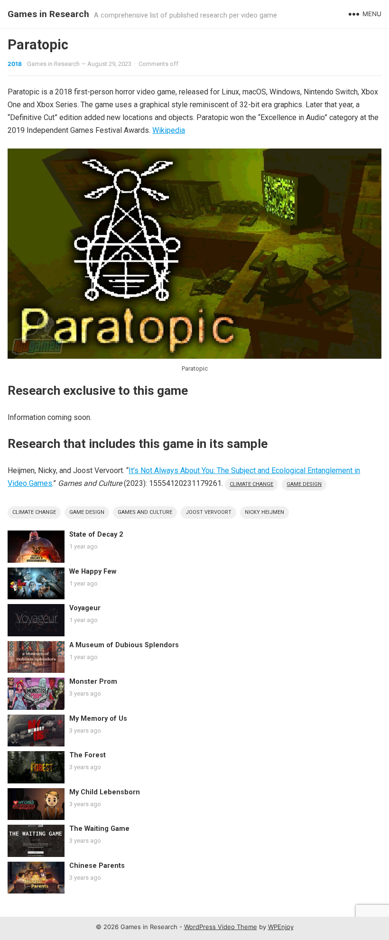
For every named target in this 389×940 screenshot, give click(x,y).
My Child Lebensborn (104, 792)
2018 (15, 63)
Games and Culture (145, 512)
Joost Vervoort (208, 512)
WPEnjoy (281, 927)
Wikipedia (168, 130)
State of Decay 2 (96, 534)
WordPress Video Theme (220, 927)
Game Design (304, 484)
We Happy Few (92, 572)
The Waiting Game (99, 829)
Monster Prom (93, 682)
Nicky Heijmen (264, 512)
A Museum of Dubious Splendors (124, 645)
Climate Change (251, 484)
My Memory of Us (98, 719)
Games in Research (48, 14)
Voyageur (85, 608)
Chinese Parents (97, 866)
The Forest (87, 755)
